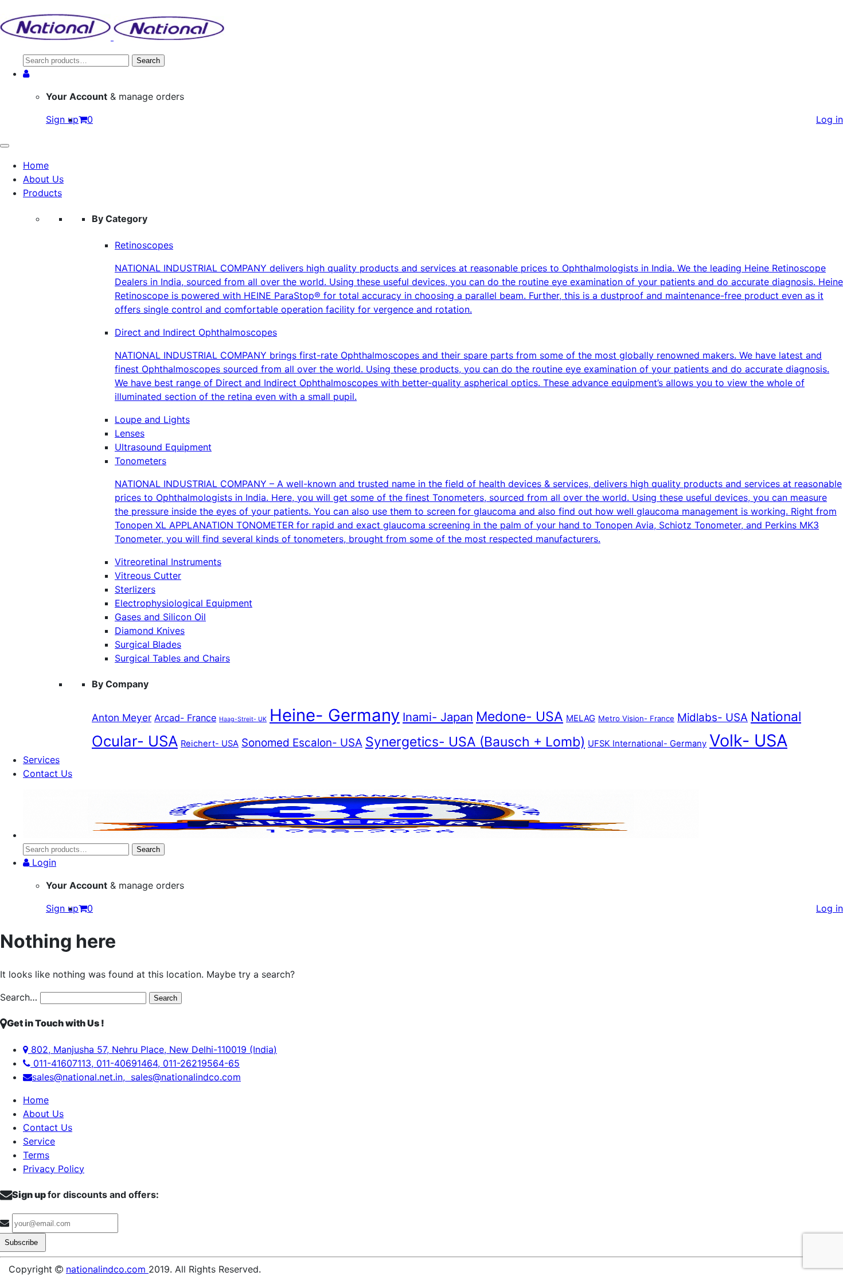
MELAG (580, 718)
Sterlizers (135, 589)
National (776, 716)
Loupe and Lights (152, 419)
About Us (43, 179)
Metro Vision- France (636, 718)
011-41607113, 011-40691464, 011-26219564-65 (135, 1063)
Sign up (62, 119)
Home (36, 165)
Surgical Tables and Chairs (172, 658)
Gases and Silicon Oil (160, 617)
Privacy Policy (53, 1168)
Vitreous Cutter (148, 575)
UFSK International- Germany (647, 743)
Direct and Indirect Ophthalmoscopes (472, 364)
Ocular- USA (135, 741)
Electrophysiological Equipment (183, 603)
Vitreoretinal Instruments (168, 561)
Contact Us (47, 773)
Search (148, 60)
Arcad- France (185, 717)
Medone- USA (519, 717)
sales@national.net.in (77, 1077)
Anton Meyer (121, 717)
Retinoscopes (479, 277)
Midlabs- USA (712, 717)
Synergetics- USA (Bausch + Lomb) (475, 742)
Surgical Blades (148, 644)
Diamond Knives (150, 630)
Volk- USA (748, 740)
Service (39, 1141)
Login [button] (42, 862)
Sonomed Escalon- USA (301, 742)
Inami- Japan (438, 717)
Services (41, 759)
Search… (18, 997)
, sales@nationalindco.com (182, 1077)
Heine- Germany (335, 715)
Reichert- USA (210, 743)
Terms (36, 1155)
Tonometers (478, 499)
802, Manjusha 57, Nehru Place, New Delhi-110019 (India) (152, 1049)
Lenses (130, 433)
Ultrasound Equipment (163, 447)
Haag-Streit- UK (243, 719)
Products (42, 193)
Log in (829, 119)
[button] (26, 73)
